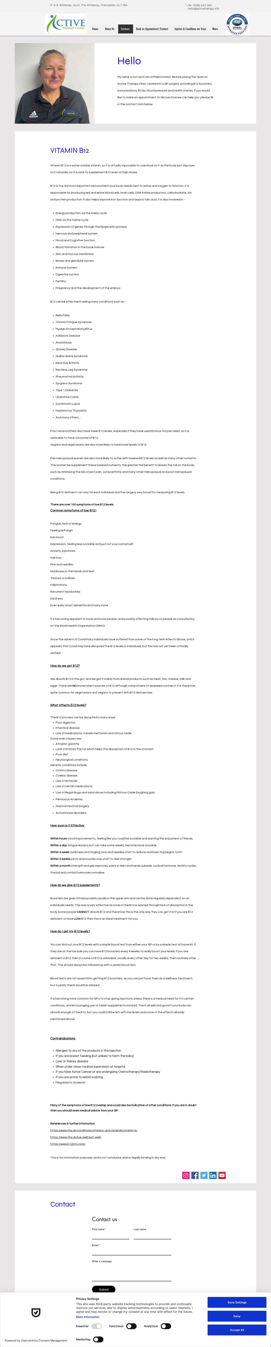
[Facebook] (195, 1175)
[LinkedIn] (213, 1175)
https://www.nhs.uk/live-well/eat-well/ (75, 1137)
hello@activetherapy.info (203, 8)
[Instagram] (186, 1175)
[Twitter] (204, 1175)
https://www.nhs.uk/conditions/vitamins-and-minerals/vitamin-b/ (94, 1130)
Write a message (102, 1261)
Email (96, 1245)
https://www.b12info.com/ (67, 1144)
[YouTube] (222, 1175)
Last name (140, 1229)
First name (99, 1229)
